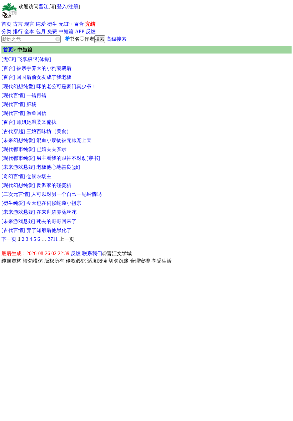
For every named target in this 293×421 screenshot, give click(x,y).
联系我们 (92, 253)
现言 (29, 24)
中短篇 (66, 31)
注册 (73, 6)
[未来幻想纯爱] (18, 140)
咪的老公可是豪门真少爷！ (66, 86)
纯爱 (41, 24)
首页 (6, 24)
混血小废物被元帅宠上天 (63, 140)
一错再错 (36, 95)
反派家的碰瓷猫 (53, 185)
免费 (52, 31)
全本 (29, 31)
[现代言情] (13, 95)
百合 (79, 24)
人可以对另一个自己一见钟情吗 (66, 194)
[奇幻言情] (13, 176)
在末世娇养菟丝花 (56, 212)
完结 (90, 24)
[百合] (8, 68)
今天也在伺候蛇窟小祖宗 (53, 203)
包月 (41, 31)
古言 (18, 24)
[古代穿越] (13, 131)
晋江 (44, 6)
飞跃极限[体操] (34, 59)
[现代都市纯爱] (18, 149)
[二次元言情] (15, 194)
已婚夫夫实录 (51, 149)
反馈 (91, 31)
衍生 (52, 24)
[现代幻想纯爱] (18, 86)
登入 (62, 6)
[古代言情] (13, 230)
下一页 (8, 239)
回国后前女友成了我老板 (43, 77)
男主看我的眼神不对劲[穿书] (68, 158)
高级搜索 (116, 39)
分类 (6, 31)
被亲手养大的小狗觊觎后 (43, 68)
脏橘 (31, 104)
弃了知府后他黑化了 (48, 230)
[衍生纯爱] (13, 203)
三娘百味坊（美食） (48, 131)
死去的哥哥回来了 (56, 221)
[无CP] (8, 59)
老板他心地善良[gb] (58, 167)
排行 (18, 31)
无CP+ (66, 24)
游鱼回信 (36, 113)
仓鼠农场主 (38, 176)
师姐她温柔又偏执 (36, 122)
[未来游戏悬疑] (18, 167)
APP (79, 31)
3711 (53, 239)
